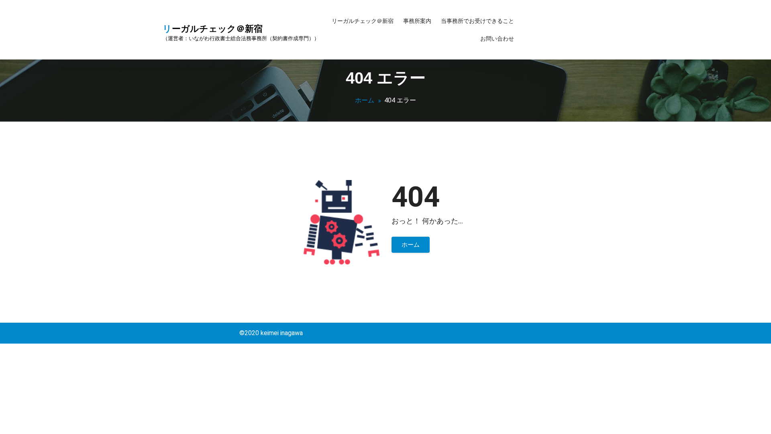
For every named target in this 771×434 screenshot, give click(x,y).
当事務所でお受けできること (477, 21)
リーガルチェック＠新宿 (363, 21)
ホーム (364, 100)
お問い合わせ (497, 38)
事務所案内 (417, 21)
